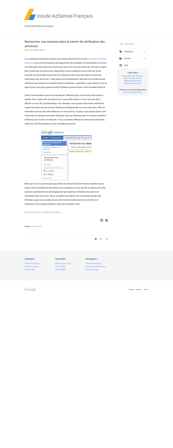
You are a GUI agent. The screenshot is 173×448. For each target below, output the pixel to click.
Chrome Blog (60, 266)
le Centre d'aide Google (132, 92)
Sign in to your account (133, 78)
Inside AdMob (60, 270)
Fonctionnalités (36, 226)
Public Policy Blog (31, 266)
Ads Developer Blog (93, 263)
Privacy (139, 289)
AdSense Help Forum (132, 83)
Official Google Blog (32, 263)
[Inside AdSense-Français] (65, 20)
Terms (146, 289)
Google (131, 289)
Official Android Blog (63, 263)
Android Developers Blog (95, 266)
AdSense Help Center (132, 81)
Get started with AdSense (132, 76)
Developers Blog (92, 270)
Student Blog (30, 270)
